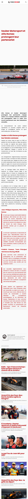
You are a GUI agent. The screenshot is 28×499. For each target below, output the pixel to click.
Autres (3, 420)
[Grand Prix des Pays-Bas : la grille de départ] (14, 469)
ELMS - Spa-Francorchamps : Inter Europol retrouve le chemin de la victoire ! (13, 368)
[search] (26, 2)
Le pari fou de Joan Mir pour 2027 (12, 454)
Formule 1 (3, 392)
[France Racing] (14, 2)
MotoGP (3, 450)
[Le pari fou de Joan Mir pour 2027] (14, 442)
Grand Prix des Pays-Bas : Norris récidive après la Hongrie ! (12, 397)
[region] (14, 16)
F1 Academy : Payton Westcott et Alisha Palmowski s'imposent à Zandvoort (13, 425)
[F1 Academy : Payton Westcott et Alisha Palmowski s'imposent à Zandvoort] (14, 412)
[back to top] (25, 496)
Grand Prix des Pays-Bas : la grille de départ (13, 481)
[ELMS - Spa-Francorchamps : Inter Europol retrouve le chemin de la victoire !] (14, 355)
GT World (3, 363)
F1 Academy (8, 420)
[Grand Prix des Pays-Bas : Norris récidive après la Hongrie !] (14, 384)
